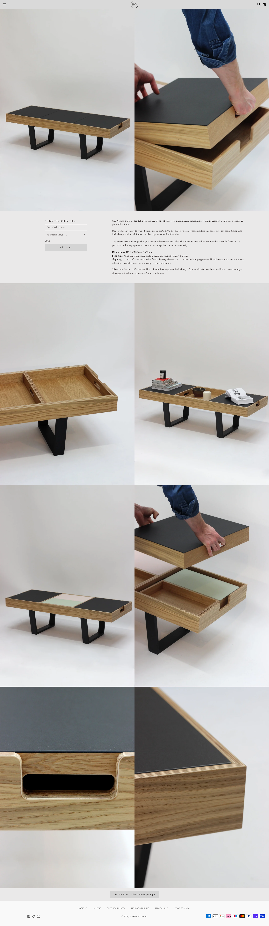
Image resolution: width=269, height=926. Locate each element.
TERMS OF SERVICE (182, 908)
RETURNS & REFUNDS (140, 908)
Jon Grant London (138, 916)
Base (49, 227)
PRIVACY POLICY (161, 908)
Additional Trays (55, 234)
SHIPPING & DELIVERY (116, 908)
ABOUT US (83, 908)
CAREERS (97, 908)
